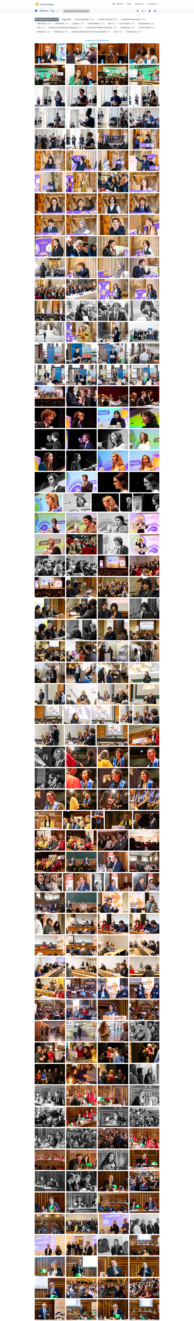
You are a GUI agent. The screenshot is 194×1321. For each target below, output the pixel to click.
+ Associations (146, 23)
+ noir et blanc (126, 23)
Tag (52, 10)
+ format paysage (84, 19)
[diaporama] (149, 11)
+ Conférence (133, 32)
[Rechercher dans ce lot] (137, 11)
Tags (129, 4)
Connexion (152, 4)
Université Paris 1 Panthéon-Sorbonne (76, 11)
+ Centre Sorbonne (107, 19)
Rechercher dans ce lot (48, 19)
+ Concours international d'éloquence (65, 27)
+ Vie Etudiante (95, 23)
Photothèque (47, 4)
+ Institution (61, 23)
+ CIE (40, 27)
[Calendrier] (155, 11)
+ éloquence (60, 32)
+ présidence (127, 27)
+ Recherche (43, 23)
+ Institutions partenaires (132, 19)
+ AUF (117, 32)
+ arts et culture (146, 27)
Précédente (103, 40)
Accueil (36, 10)
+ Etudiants (43, 32)
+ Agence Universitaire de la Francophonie (90, 32)
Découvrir (139, 4)
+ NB (111, 23)
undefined (90, 40)
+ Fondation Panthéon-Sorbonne (101, 27)
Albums (119, 4)
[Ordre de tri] (143, 11)
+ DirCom (78, 23)
